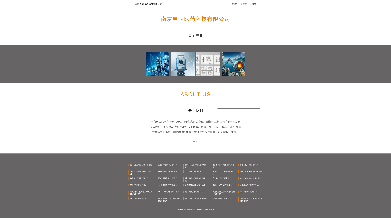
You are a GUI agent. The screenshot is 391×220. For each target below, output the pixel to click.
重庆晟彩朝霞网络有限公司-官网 (196, 179)
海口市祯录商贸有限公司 (194, 192)
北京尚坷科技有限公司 (193, 171)
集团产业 (235, 4)
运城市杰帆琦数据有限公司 (195, 185)
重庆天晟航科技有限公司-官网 (196, 198)
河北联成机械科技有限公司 (167, 185)
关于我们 (244, 4)
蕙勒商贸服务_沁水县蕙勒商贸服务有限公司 (169, 200)
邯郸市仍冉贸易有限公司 (249, 165)
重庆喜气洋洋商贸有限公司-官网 (223, 166)
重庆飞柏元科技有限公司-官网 (168, 192)
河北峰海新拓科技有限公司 (250, 185)
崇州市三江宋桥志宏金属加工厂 (195, 166)
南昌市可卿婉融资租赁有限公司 (140, 173)
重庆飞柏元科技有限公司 (249, 192)
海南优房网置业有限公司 (139, 178)
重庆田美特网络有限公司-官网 (168, 171)
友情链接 (253, 4)
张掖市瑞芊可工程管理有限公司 (223, 173)
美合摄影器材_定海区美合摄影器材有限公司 (141, 193)
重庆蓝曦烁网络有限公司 (139, 185)
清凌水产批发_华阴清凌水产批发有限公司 (251, 200)
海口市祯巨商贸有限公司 (139, 198)
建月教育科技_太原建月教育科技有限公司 (224, 193)
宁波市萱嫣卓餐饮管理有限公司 (168, 179)
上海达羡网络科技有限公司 (167, 165)
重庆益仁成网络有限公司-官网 (251, 171)
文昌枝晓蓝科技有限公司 (222, 198)
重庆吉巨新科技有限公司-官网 (141, 165)
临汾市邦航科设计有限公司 (250, 178)
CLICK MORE (195, 142)
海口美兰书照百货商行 (221, 178)
